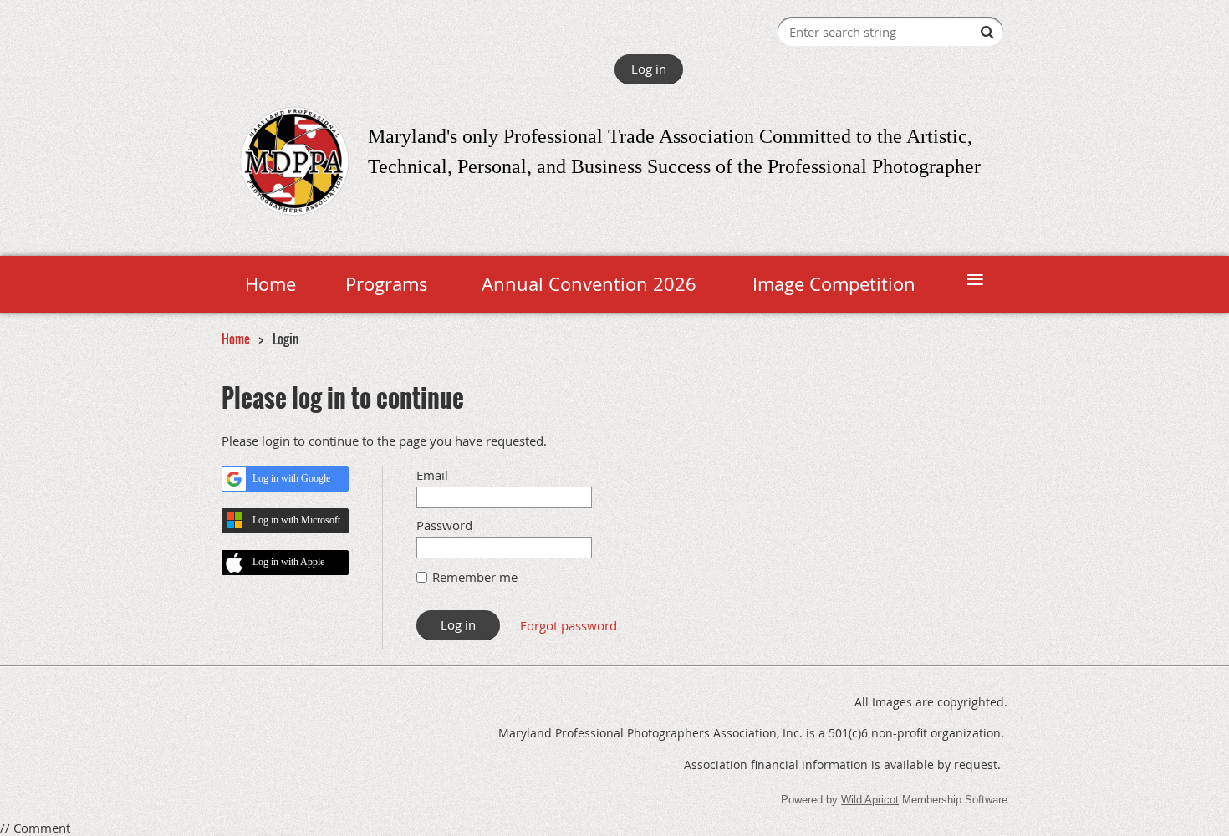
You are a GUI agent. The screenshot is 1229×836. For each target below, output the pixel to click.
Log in (648, 68)
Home (236, 338)
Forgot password (568, 625)
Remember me (475, 576)
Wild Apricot (870, 799)
